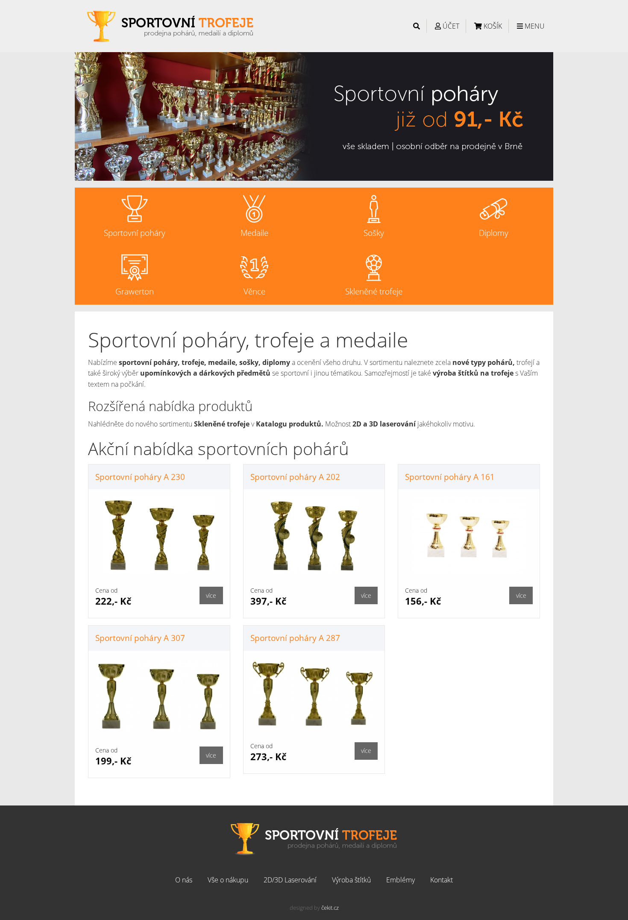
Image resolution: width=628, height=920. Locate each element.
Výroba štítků (351, 880)
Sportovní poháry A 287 (295, 638)
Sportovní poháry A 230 (140, 476)
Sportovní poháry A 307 (140, 638)
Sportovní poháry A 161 (450, 476)
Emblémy (400, 880)
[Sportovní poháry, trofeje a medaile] (170, 25)
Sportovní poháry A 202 (295, 476)
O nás (183, 880)
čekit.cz (330, 907)
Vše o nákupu (228, 880)
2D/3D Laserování (290, 880)
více (211, 595)
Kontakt (441, 880)
